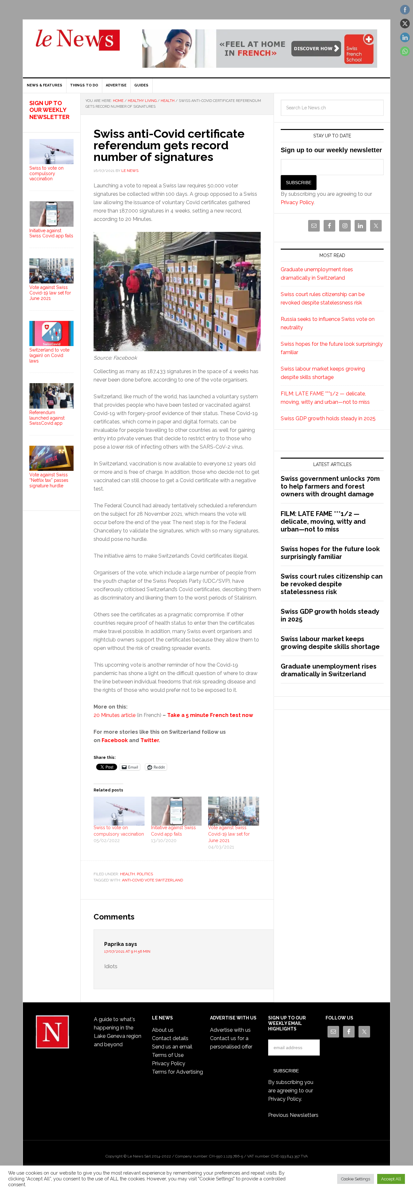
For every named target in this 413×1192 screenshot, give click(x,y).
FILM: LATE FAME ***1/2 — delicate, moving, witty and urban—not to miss (323, 521)
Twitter (149, 740)
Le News (78, 43)
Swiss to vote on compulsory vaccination (46, 173)
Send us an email (172, 1047)
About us (163, 1030)
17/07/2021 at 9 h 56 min (127, 951)
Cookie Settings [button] (355, 1179)
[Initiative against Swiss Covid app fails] (176, 811)
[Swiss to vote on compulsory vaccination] (119, 811)
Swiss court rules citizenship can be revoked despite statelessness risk (332, 584)
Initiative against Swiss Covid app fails (51, 233)
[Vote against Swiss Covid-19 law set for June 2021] (233, 811)
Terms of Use (168, 1055)
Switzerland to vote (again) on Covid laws (49, 355)
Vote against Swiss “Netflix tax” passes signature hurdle (48, 480)
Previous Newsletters (293, 1115)
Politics (145, 874)
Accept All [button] (391, 1179)
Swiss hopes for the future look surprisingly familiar (330, 553)
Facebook (115, 740)
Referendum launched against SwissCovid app (47, 418)
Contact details (170, 1038)
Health (127, 874)
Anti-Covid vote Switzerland (152, 880)
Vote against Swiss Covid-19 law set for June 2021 (229, 834)
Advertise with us (230, 1030)
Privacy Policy (297, 202)
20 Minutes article (115, 715)
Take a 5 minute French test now (210, 715)
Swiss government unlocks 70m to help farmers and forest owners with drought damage (330, 486)
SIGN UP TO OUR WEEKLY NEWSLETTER (49, 110)
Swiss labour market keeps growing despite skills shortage (330, 643)
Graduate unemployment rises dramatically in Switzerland (329, 670)
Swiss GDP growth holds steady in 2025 (328, 418)
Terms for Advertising (177, 1072)
